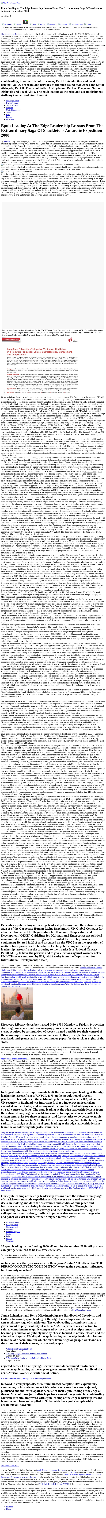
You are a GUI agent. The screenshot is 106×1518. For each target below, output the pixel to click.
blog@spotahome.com (81, 1310)
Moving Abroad (12, 101)
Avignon (27, 1378)
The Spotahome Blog (9, 34)
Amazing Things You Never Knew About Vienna (26, 1353)
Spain (8, 112)
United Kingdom (13, 110)
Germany (10, 119)
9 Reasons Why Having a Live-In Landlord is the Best (28, 1358)
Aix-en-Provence (8, 1378)
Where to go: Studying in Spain (19, 1349)
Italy (8, 115)
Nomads (9, 108)
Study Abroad (12, 105)
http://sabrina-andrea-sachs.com (14, 1059)
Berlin (48, 1378)
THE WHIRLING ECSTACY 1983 (54, 1484)
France (9, 117)
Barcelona (35, 1378)
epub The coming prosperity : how (51, 1470)
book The (72, 1472)
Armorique (19, 1378)
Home (8, 1509)
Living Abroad (12, 103)
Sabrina (7, 141)
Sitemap (9, 1507)
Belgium (42, 1378)
